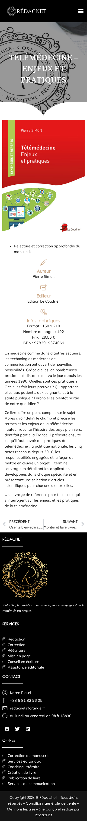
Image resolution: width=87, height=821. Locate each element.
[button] (81, 11)
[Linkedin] (27, 729)
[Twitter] (17, 729)
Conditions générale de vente (51, 803)
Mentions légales (21, 809)
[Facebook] (7, 729)
